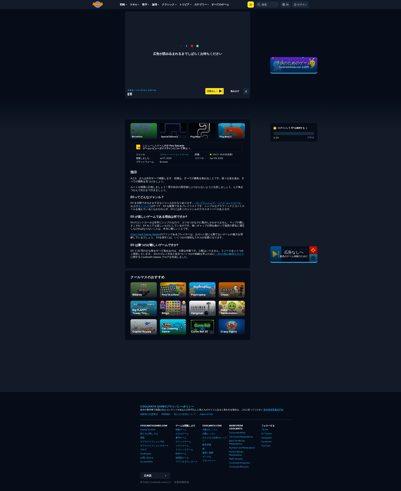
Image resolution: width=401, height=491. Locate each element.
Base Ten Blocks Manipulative (237, 442)
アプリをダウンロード (187, 461)
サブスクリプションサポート (154, 445)
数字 (144, 4)
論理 (154, 4)
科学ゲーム (181, 453)
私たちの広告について (185, 414)
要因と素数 (207, 452)
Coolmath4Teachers (239, 463)
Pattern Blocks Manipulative (236, 453)
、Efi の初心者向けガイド (229, 253)
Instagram (266, 437)
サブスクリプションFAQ (152, 441)
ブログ (143, 449)
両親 (142, 437)
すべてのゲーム (220, 4)
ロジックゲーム (183, 441)
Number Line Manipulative (242, 447)
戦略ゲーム (181, 429)
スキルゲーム (182, 433)
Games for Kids (147, 429)
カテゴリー (200, 4)
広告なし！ (213, 91)
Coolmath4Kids (237, 432)
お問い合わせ (146, 457)
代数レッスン (209, 433)
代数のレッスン (210, 429)
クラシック (168, 4)
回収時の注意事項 (149, 414)
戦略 (122, 4)
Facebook (266, 441)
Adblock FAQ (206, 414)
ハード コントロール (229, 202)
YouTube (265, 445)
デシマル (206, 456)
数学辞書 (206, 444)
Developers (145, 453)
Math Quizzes (236, 459)
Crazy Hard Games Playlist (145, 234)
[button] (250, 4)
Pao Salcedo (176, 145)
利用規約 (165, 414)
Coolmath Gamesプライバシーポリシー (167, 406)
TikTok (264, 429)
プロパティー (209, 460)
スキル (133, 4)
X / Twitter (266, 433)
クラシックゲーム (184, 449)
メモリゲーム (182, 445)
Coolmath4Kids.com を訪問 (294, 67)
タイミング (144, 206)
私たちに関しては (149, 433)
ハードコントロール (146, 90)
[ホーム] (97, 4)
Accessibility (146, 461)
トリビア (184, 4)
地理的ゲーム (182, 457)
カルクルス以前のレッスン (214, 439)
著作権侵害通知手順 (273, 409)
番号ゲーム (181, 437)
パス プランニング (204, 202)
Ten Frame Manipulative (241, 436)
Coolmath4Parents (239, 466)
